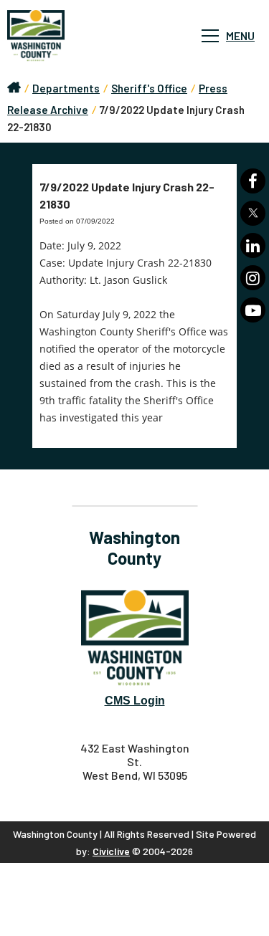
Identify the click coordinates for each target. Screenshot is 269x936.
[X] (252, 213)
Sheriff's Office (149, 88)
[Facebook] (252, 181)
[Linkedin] (252, 245)
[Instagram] (252, 277)
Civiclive (111, 851)
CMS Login (135, 700)
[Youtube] (252, 310)
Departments (66, 88)
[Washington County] (79, 36)
